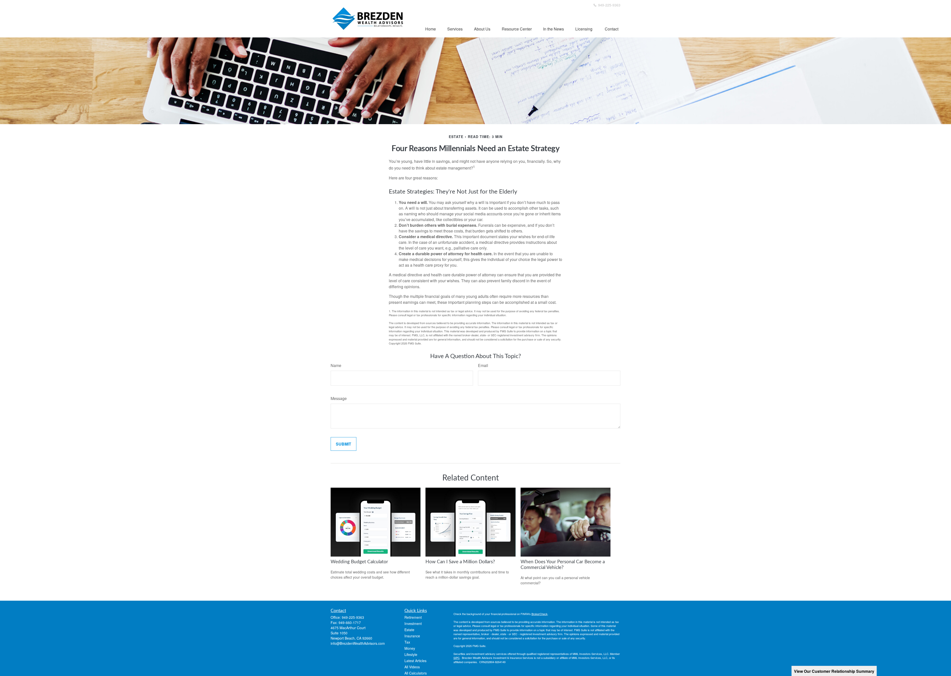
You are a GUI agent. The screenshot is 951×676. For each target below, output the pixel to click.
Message (339, 398)
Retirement (413, 617)
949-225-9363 (608, 4)
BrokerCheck (539, 614)
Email (483, 365)
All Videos (412, 666)
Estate (409, 629)
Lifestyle (410, 654)
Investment (413, 623)
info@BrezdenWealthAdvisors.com (358, 643)
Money (409, 648)
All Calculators (415, 673)
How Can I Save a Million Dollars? (460, 562)
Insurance (412, 635)
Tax (407, 642)
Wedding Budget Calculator (359, 562)
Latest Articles (415, 660)
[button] (430, 29)
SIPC (456, 658)
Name (336, 365)
